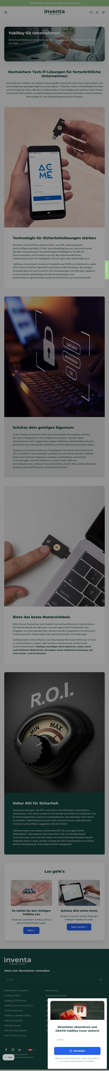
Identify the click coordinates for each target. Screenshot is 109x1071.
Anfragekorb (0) (107, 269)
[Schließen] (101, 1004)
